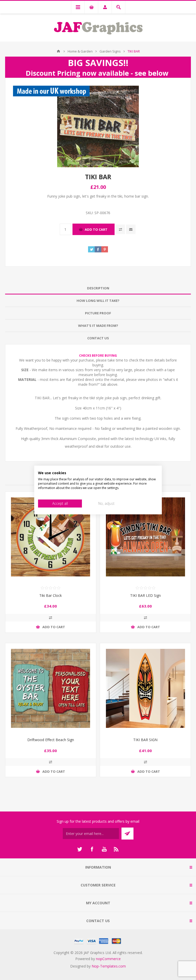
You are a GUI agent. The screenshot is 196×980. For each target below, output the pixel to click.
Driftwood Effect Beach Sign (50, 739)
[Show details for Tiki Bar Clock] (50, 537)
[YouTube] (104, 849)
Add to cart (96, 229)
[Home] (58, 51)
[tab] (98, 288)
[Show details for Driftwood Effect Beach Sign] (50, 688)
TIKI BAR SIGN (145, 739)
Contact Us (98, 338)
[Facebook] (92, 849)
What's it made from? (98, 325)
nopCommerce (108, 958)
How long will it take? (98, 300)
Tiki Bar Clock (50, 595)
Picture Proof (98, 313)
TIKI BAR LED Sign (145, 595)
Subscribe (127, 834)
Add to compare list (120, 229)
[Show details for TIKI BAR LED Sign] (145, 537)
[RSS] (116, 849)
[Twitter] (80, 849)
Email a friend (131, 229)
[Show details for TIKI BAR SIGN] (145, 688)
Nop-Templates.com (109, 966)
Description (98, 288)
